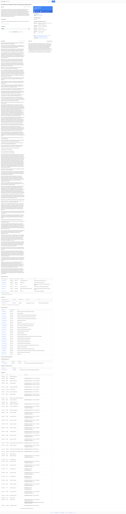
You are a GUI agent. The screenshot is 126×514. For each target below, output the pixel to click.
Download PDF (37, 11)
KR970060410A (4, 284)
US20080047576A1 (4, 348)
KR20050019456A (4, 316)
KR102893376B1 (4, 336)
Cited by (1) (42, 35)
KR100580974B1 (4, 311)
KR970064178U (4, 286)
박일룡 (40, 15)
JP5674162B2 (3, 322)
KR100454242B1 (4, 313)
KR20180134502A (4, 329)
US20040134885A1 (4, 345)
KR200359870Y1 (4, 350)
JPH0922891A (4, 282)
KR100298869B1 (4, 318)
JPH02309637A (4, 280)
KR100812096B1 (4, 341)
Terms (66, 512)
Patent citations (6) (38, 35)
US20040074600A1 (4, 325)
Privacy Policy (70, 512)
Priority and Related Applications (42, 36)
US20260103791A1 (4, 343)
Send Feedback (56, 512)
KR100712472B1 (4, 327)
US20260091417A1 (4, 334)
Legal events (46, 35)
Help (74, 512)
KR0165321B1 (4, 332)
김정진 (37, 15)
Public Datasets (62, 512)
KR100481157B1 (4, 352)
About (52, 512)
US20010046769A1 (4, 320)
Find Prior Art (43, 11)
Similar (48, 11)
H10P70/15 (4, 21)
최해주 (42, 15)
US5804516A (3, 288)
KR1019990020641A (4, 369)
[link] (16, 22)
